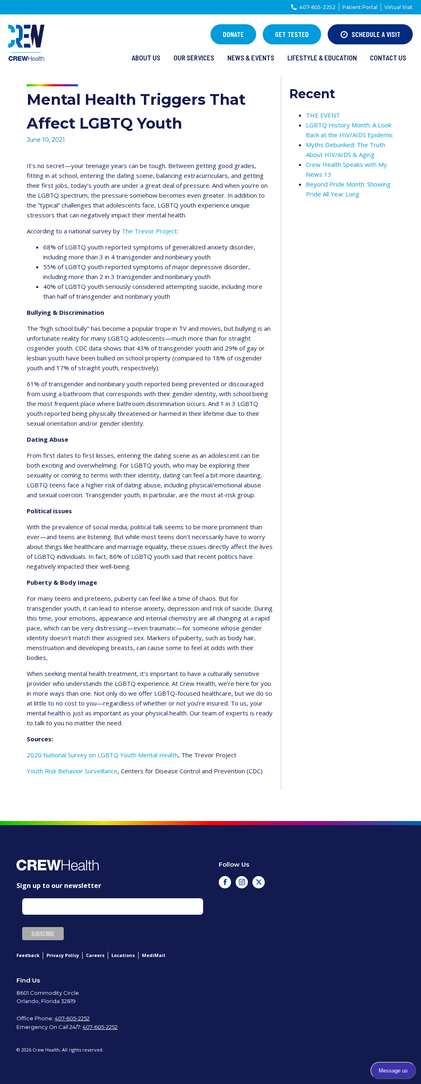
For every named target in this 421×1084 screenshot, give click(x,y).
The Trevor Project (149, 231)
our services (193, 57)
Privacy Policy (62, 955)
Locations (123, 955)
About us (146, 57)
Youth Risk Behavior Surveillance (72, 771)
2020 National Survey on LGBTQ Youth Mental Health (102, 755)
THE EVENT (323, 115)
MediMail (153, 955)
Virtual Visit (398, 7)
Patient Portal (359, 7)
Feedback (27, 955)
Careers (95, 955)
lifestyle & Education (322, 57)
